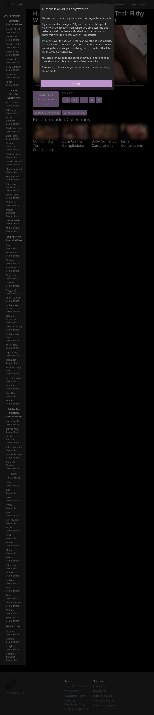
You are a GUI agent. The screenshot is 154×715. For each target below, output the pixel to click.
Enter (76, 84)
